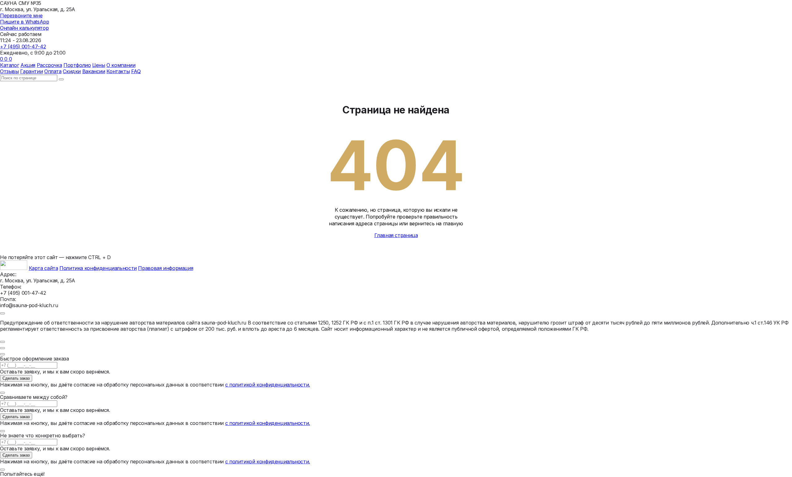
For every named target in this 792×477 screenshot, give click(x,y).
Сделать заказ (16, 378)
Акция (27, 65)
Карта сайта (43, 268)
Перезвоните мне (21, 15)
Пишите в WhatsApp (24, 22)
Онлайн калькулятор (24, 28)
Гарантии (31, 71)
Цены (98, 65)
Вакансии (93, 71)
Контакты (118, 71)
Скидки (72, 71)
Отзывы (9, 71)
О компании (120, 65)
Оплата (53, 71)
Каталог (9, 65)
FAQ (136, 71)
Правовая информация (165, 268)
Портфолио (77, 65)
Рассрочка (49, 65)
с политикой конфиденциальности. (267, 385)
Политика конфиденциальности (98, 268)
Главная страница (396, 235)
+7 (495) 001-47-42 (23, 46)
